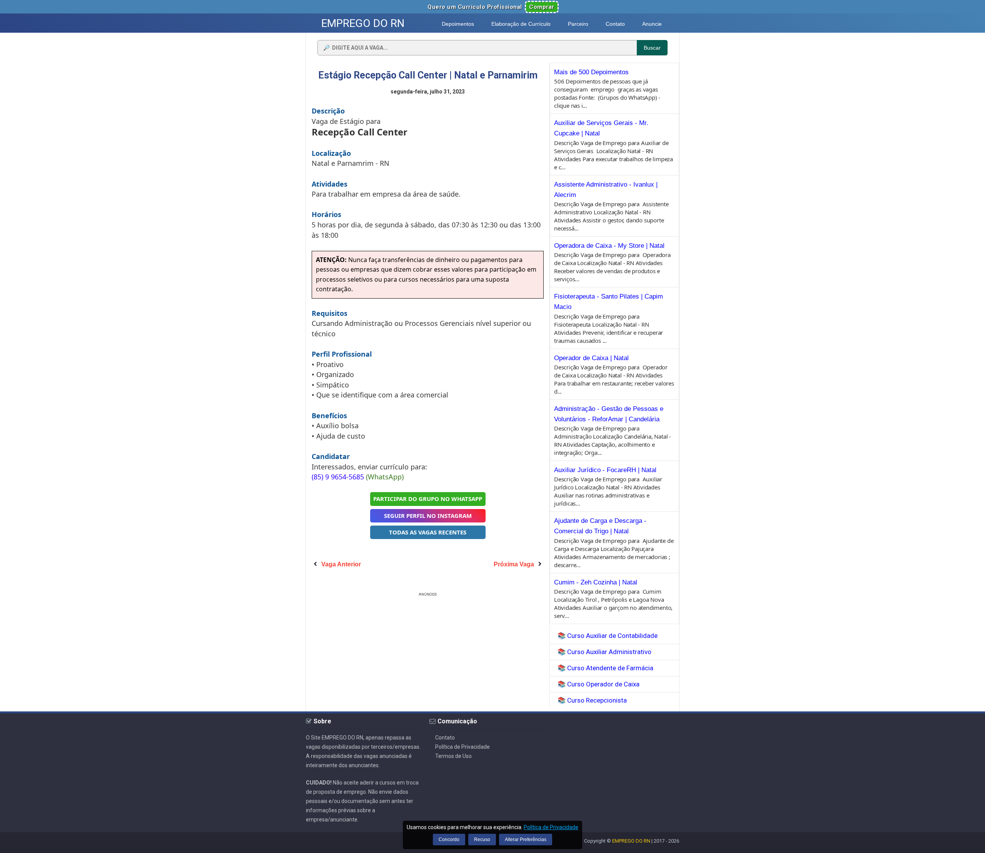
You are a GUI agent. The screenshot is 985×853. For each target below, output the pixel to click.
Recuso (482, 839)
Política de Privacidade (462, 747)
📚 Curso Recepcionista (592, 700)
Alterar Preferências (525, 839)
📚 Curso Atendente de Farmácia (605, 668)
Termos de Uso (453, 756)
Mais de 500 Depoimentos (591, 72)
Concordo (449, 839)
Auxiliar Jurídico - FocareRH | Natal (605, 470)
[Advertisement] (427, 652)
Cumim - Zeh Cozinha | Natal (595, 582)
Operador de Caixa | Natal (591, 358)
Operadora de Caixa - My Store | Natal (609, 245)
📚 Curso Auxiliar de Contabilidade (608, 635)
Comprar (541, 6)
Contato (445, 737)
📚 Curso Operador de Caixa (598, 684)
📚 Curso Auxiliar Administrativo (604, 652)
